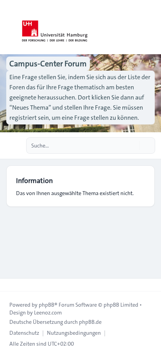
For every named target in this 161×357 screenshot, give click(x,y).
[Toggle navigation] (151, 27)
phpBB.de (90, 322)
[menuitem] (24, 333)
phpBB (46, 305)
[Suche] (133, 145)
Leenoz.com (48, 312)
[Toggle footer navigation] (9, 285)
